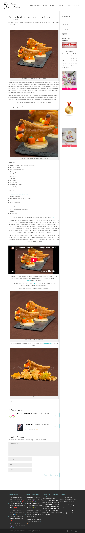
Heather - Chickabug (24, 413)
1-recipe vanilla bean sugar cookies (19, 194)
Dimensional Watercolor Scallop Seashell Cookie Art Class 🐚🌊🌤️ (17, 512)
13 (67, 60)
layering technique (48, 343)
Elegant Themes (20, 531)
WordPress (36, 531)
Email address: (66, 19)
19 (65, 63)
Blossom (36, 283)
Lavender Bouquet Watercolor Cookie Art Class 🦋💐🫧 (17, 525)
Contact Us (76, 5)
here (53, 217)
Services (45, 5)
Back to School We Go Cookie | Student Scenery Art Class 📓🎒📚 (17, 505)
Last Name (65, 29)
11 (63, 60)
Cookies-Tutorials (36, 22)
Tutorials (60, 5)
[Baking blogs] (69, 116)
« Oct (63, 67)
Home (43, 22)
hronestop (29, 503)
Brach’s (29, 280)
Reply (55, 415)
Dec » (67, 67)
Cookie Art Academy (35, 5)
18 (63, 63)
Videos (69, 5)
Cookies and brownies (25, 22)
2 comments (12, 24)
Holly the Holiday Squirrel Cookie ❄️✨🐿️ (34, 521)
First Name (65, 24)
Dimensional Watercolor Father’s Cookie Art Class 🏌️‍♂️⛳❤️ (17, 518)
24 (76, 63)
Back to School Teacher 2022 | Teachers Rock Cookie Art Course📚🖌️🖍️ (17, 499)
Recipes (52, 5)
